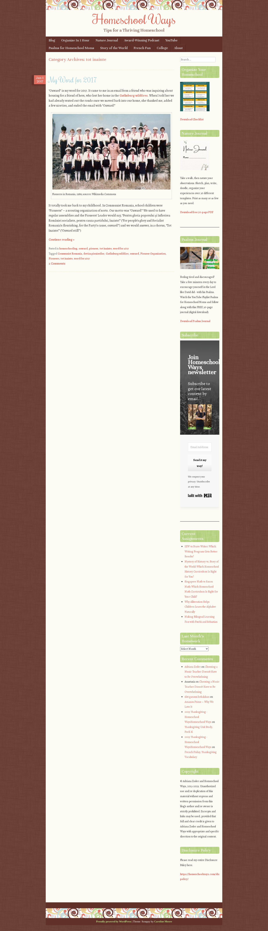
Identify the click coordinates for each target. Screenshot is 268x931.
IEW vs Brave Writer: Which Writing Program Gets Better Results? (201, 551)
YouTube (171, 40)
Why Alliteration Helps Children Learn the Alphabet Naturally (200, 607)
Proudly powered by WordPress (113, 921)
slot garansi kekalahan (197, 697)
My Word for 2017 (73, 79)
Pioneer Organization (153, 254)
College (162, 48)
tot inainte (106, 248)
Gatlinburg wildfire (117, 254)
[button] (199, 417)
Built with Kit (199, 495)
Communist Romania (70, 254)
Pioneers (54, 258)
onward (83, 248)
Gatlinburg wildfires (133, 95)
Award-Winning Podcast (141, 40)
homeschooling (68, 248)
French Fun (142, 48)
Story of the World (114, 48)
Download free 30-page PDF (196, 212)
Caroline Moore (163, 921)
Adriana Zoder (193, 667)
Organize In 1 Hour (75, 40)
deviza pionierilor (93, 254)
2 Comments (57, 263)
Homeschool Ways (134, 19)
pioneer (93, 248)
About (178, 48)
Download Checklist (192, 119)
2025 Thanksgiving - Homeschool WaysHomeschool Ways (198, 717)
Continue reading (61, 239)
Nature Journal (107, 40)
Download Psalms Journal (195, 321)
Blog (52, 40)
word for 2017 (121, 248)
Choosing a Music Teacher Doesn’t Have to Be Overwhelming (201, 672)
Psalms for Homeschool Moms (71, 48)
